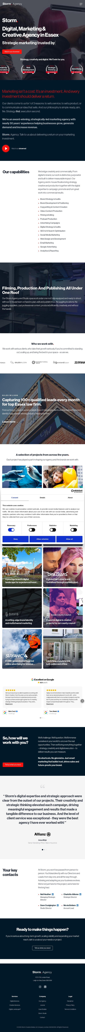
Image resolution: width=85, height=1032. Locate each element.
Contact (42, 1017)
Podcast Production (48, 223)
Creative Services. (14, 1005)
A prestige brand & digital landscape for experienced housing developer (22, 586)
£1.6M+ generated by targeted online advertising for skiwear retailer (19, 668)
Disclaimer (70, 1001)
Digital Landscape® (15, 1009)
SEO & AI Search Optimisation (52, 235)
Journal (42, 1005)
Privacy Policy (70, 1005)
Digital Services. (14, 1001)
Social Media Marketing (50, 239)
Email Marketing (47, 247)
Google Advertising (48, 251)
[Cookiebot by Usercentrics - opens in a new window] (72, 491)
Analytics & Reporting (49, 255)
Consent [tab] (14, 498)
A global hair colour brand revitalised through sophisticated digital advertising (62, 586)
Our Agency (42, 1001)
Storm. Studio (42, 1013)
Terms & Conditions (70, 1009)
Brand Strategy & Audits (50, 203)
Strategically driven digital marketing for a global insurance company (20, 545)
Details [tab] (42, 498)
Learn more (10, 426)
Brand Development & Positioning (54, 207)
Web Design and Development (53, 243)
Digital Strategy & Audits (50, 231)
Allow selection (43, 539)
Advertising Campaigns (50, 227)
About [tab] (70, 498)
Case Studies (42, 1009)
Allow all (69, 539)
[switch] (32, 530)
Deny (16, 539)
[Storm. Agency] (13, 4)
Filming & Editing (47, 219)
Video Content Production (51, 215)
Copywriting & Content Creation (53, 211)
